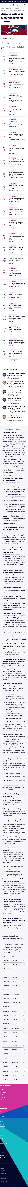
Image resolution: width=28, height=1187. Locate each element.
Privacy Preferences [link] (4, 1181)
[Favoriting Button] (25, 13)
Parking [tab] (12, 38)
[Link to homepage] (14, 5)
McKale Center (6, 609)
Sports (7, 8)
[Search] (24, 4)
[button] (4, 43)
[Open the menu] (2, 5)
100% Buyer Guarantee (16, 1)
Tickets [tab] (5, 38)
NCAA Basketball (14, 8)
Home (2, 8)
